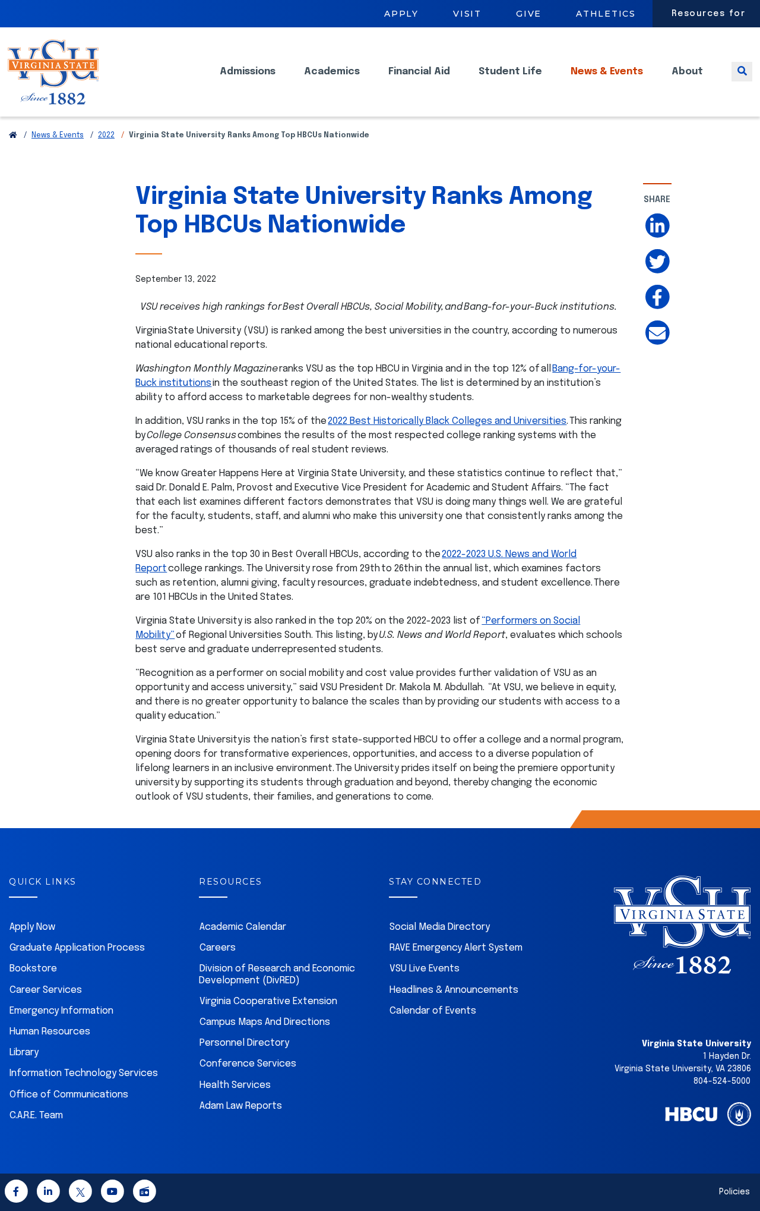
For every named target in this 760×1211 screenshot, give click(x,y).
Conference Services (248, 1064)
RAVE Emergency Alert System (456, 948)
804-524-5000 (722, 1081)
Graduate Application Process (77, 948)
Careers (218, 948)
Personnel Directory (244, 1043)
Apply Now (32, 927)
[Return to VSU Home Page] (13, 135)
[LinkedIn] (48, 1193)
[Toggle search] (742, 71)
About (687, 72)
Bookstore (33, 969)
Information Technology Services (84, 1073)
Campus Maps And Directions (265, 1022)
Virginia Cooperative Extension (268, 1001)
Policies (734, 1192)
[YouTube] (112, 1193)
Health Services (235, 1085)
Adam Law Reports (241, 1106)
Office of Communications (69, 1095)
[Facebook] (16, 1193)
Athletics (606, 13)
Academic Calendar (243, 927)
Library (24, 1053)
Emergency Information (61, 1011)
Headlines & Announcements (454, 990)
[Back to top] (741, 1168)
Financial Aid (419, 72)
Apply (401, 13)
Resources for (709, 14)
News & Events (607, 72)
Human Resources (50, 1032)
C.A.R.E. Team (36, 1116)
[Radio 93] (144, 1193)
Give (529, 13)
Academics (332, 72)
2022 (106, 135)
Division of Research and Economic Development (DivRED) (277, 974)
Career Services (46, 990)
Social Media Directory (440, 927)
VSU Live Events (425, 969)
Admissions (248, 72)
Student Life (510, 72)
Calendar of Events (433, 1011)
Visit (467, 13)
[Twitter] (80, 1193)
